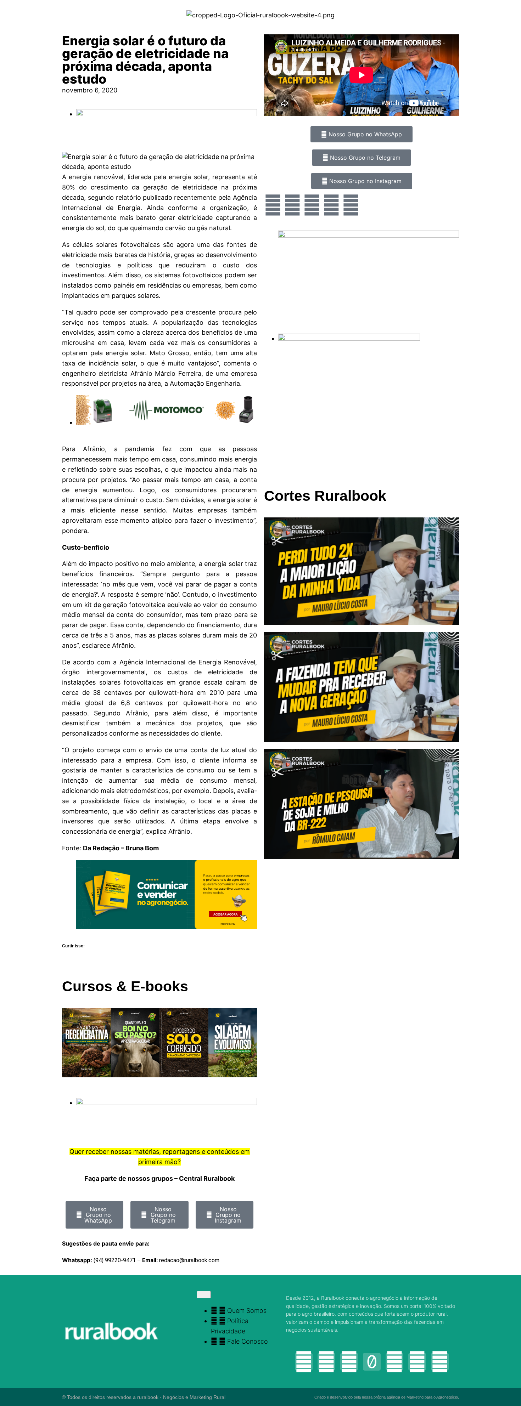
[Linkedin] (440, 1362)
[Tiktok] (372, 1362)
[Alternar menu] (204, 1294)
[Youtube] (331, 205)
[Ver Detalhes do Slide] (166, 927)
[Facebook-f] (326, 1362)
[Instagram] (273, 205)
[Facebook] (292, 205)
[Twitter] (312, 205)
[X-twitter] (417, 1362)
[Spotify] (351, 205)
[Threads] (394, 1362)
